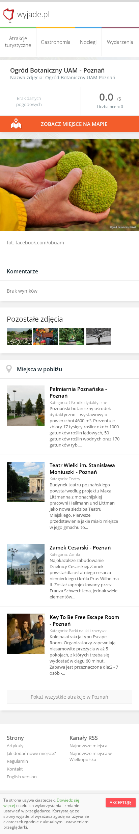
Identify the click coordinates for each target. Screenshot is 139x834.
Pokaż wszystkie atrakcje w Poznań (69, 697)
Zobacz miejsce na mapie (74, 123)
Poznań (94, 70)
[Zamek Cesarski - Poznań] (26, 564)
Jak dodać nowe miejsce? (31, 753)
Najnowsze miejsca (88, 746)
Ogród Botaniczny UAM (45, 70)
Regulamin (17, 761)
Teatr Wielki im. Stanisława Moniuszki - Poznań (82, 468)
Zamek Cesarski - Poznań (80, 547)
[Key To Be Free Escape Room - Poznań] (26, 634)
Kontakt (15, 769)
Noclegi (88, 41)
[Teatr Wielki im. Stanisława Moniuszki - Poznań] (26, 482)
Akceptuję (121, 802)
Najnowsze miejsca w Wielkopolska (91, 756)
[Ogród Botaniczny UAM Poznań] (20, 343)
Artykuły (15, 746)
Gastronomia (56, 41)
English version (22, 777)
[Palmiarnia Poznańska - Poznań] (26, 405)
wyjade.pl (33, 14)
